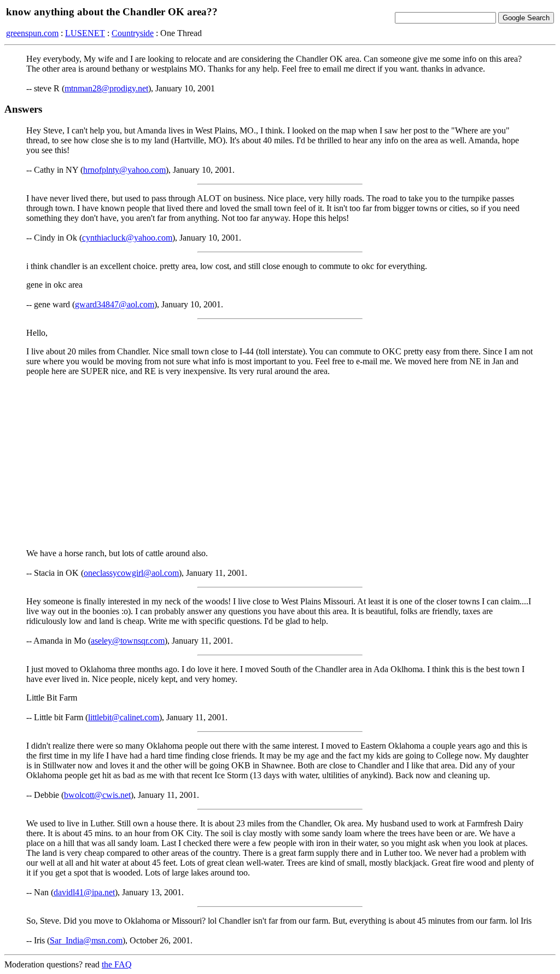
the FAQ (117, 964)
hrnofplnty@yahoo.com (124, 169)
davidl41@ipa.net (84, 892)
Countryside (133, 33)
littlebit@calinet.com (123, 717)
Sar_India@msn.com (86, 940)
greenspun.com (32, 33)
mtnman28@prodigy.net (106, 88)
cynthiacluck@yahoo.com (127, 237)
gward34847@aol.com (114, 304)
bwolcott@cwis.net (97, 795)
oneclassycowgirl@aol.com (131, 573)
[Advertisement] (280, 461)
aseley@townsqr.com (128, 640)
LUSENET (85, 33)
